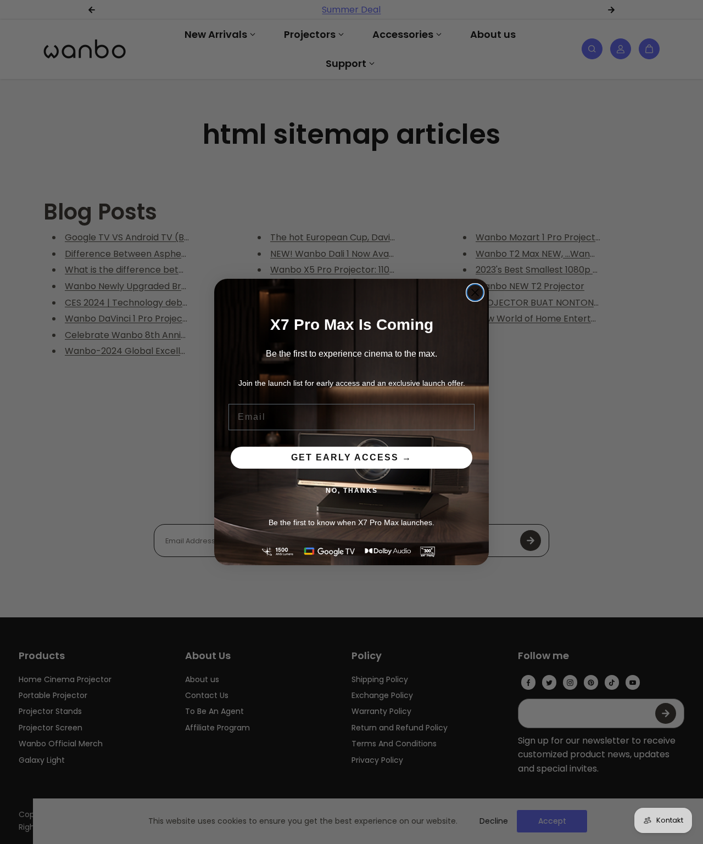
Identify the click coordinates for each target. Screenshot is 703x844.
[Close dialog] (475, 292)
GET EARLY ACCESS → (351, 457)
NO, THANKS (352, 490)
